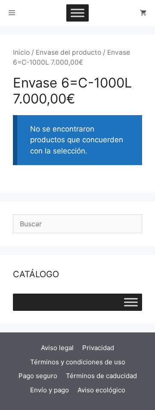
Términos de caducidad (101, 376)
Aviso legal (57, 348)
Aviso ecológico (101, 390)
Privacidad (98, 348)
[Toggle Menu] (77, 13)
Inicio (21, 52)
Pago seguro (38, 376)
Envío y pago (49, 390)
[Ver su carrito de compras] (143, 13)
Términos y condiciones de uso (77, 362)
